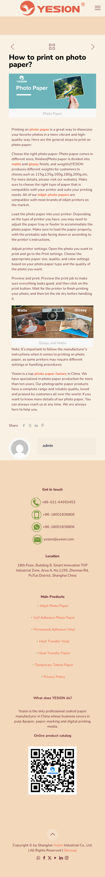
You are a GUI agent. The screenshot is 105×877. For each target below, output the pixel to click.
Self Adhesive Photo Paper (54, 617)
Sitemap (70, 850)
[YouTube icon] (55, 858)
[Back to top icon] (52, 834)
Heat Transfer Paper (54, 653)
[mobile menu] (97, 8)
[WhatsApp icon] (38, 858)
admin (48, 445)
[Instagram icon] (67, 858)
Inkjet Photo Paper (54, 605)
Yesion (58, 845)
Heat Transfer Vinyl (54, 641)
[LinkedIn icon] (61, 858)
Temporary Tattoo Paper (54, 665)
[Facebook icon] (44, 858)
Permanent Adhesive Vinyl (54, 629)
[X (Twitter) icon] (50, 858)
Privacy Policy (54, 676)
